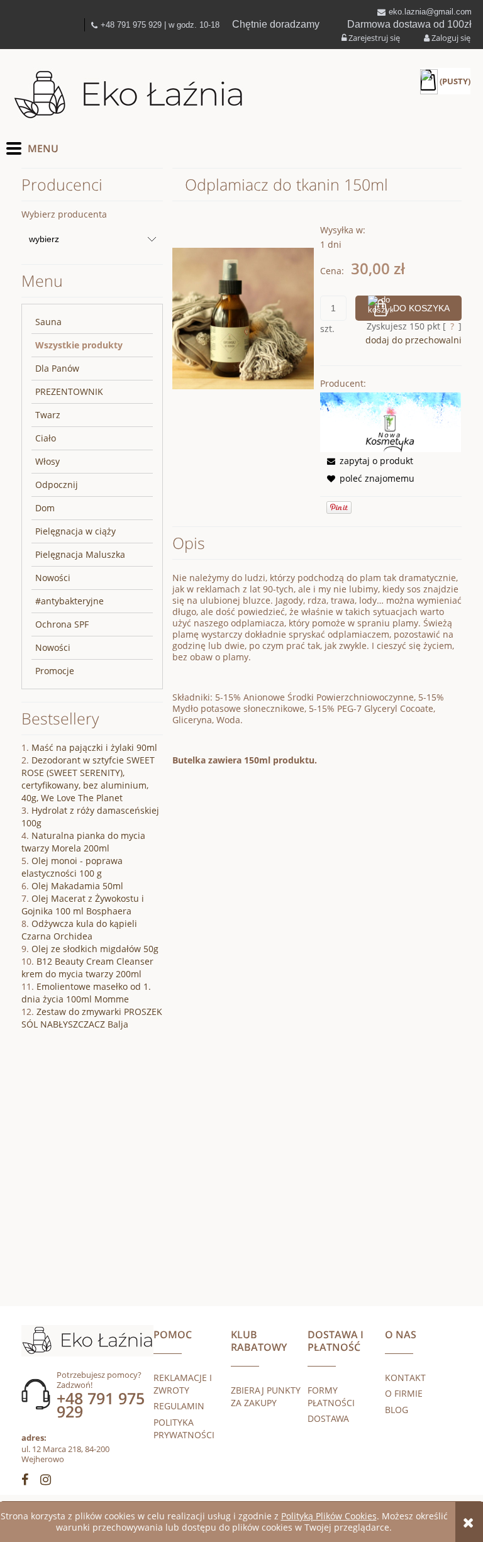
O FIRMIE (404, 1393)
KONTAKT (405, 1378)
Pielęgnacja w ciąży (75, 531)
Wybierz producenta (64, 214)
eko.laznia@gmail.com (430, 11)
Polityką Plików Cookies (329, 1516)
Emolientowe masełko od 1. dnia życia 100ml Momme (86, 992)
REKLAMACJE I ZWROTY (182, 1384)
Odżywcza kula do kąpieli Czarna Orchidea (79, 930)
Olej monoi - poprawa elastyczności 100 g (72, 867)
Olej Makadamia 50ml (77, 886)
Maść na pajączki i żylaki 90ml (94, 747)
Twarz (47, 415)
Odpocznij (56, 485)
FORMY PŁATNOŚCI (331, 1396)
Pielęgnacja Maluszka (80, 554)
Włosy (47, 461)
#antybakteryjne (69, 601)
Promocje (54, 671)
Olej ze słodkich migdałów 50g (94, 949)
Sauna (48, 322)
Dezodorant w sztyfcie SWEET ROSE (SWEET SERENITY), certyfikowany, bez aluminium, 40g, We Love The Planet (88, 779)
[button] (366, 461)
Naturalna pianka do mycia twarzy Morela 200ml (83, 841)
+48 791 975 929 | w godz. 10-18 (160, 25)
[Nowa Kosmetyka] (390, 421)
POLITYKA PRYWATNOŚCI (183, 1428)
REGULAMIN (178, 1406)
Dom (45, 508)
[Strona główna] (129, 95)
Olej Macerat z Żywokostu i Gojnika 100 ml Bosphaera (82, 904)
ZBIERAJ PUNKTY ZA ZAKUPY (266, 1396)
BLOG (396, 1410)
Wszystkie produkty (79, 345)
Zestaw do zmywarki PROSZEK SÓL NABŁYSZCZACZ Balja (91, 1018)
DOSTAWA (328, 1418)
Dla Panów (57, 368)
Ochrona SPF (62, 624)
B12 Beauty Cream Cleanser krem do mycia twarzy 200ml (87, 967)
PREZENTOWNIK (69, 391)
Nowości (52, 578)
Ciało (45, 438)
